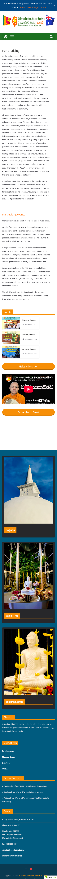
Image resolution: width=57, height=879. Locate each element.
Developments (8, 751)
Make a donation (28, 366)
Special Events (29, 320)
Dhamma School (8, 757)
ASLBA (4, 768)
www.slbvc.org (16, 855)
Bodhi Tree (12, 615)
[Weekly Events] (11, 337)
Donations (6, 763)
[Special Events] (11, 323)
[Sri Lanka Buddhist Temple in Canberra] (5, 36)
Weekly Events (29, 334)
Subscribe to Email (28, 412)
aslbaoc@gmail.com (15, 850)
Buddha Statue (14, 701)
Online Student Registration (32, 7)
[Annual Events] (11, 352)
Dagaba (10, 530)
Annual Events (29, 349)
